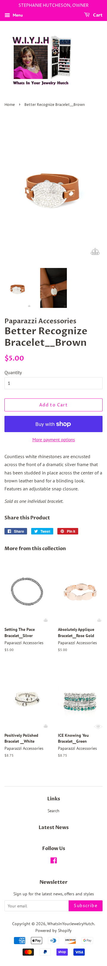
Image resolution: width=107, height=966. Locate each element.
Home (9, 104)
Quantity (13, 372)
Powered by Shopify (53, 930)
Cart (97, 15)
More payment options (53, 439)
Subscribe (85, 906)
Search (53, 810)
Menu (17, 15)
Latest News (54, 827)
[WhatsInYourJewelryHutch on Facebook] (53, 861)
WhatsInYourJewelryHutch (70, 923)
